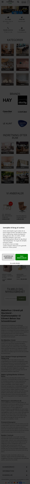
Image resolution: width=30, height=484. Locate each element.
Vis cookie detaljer (15, 263)
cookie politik (12, 247)
